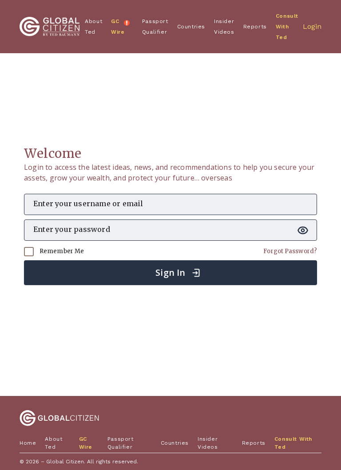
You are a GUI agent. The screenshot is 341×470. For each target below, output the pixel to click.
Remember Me (61, 251)
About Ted (93, 26)
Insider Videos (224, 26)
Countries (191, 27)
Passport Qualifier (155, 26)
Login (312, 26)
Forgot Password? (290, 251)
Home (28, 443)
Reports (255, 27)
